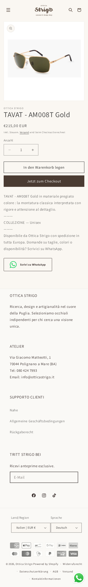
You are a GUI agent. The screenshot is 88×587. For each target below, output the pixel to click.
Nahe (14, 410)
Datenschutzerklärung (34, 571)
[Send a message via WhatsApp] (79, 578)
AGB (55, 571)
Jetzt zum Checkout (44, 181)
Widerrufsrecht (72, 564)
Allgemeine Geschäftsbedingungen (37, 421)
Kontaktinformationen (46, 578)
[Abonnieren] (72, 477)
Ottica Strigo (24, 564)
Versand (24, 132)
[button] (8, 10)
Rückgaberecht (21, 432)
